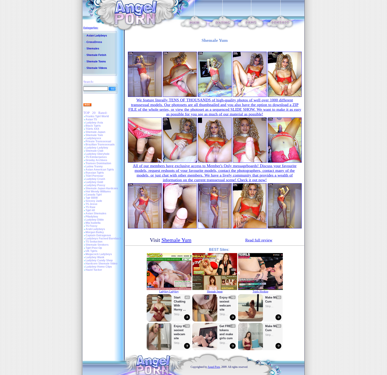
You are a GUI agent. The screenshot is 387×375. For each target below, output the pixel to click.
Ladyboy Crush (95, 179)
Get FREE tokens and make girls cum (226, 332)
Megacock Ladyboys (99, 254)
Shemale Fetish (96, 55)
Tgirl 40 (90, 210)
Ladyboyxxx (93, 138)
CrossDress (94, 42)
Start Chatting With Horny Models (180, 304)
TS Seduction (94, 241)
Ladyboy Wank (95, 257)
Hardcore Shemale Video (101, 263)
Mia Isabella (93, 222)
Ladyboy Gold (94, 182)
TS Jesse (91, 204)
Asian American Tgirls (100, 169)
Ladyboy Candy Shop (99, 260)
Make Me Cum (271, 299)
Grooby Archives (96, 160)
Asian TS (91, 119)
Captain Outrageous (98, 235)
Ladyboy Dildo (95, 219)
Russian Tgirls (95, 172)
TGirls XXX (92, 128)
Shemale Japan (95, 132)
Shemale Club (94, 150)
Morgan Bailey (95, 232)
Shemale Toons (96, 61)
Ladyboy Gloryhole (98, 154)
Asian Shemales (96, 213)
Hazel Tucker (94, 269)
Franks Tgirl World (97, 116)
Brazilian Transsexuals (100, 144)
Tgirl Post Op (94, 247)
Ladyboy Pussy (95, 185)
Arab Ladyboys (95, 229)
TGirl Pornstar (94, 175)
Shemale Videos (96, 68)
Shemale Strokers (97, 244)
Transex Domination (98, 163)
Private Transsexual (98, 141)
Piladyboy (92, 216)
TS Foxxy (91, 226)
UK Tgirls (91, 251)
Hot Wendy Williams (98, 191)
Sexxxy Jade (94, 200)
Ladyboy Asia (94, 122)
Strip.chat (178, 314)
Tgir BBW (92, 197)
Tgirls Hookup (260, 291)
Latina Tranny (94, 166)
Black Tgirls (93, 125)
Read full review (258, 240)
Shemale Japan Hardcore (102, 188)
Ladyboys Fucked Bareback (103, 238)
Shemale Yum (94, 135)
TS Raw (90, 207)
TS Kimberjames (96, 157)
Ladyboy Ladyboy (97, 147)
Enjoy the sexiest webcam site (180, 332)
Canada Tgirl (94, 194)
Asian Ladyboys (96, 35)
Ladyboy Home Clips (99, 266)
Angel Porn (214, 367)
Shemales (92, 48)
